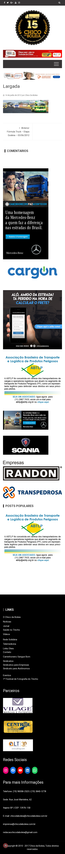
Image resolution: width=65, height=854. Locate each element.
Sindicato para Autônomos (16, 668)
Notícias (7, 621)
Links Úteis (8, 648)
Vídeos (6, 634)
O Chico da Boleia (12, 617)
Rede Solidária (10, 639)
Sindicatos (8, 661)
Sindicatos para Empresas (16, 665)
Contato (7, 652)
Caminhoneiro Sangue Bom (16, 656)
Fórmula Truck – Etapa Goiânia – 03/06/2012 (18, 132)
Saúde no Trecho (11, 629)
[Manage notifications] (5, 845)
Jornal (6, 626)
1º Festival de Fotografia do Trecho (20, 679)
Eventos (7, 675)
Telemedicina (9, 644)
